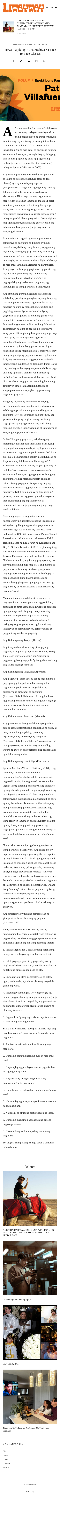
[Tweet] (21, 61)
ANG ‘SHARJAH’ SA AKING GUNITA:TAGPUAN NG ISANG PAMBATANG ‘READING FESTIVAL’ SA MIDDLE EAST (36, 24)
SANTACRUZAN (11, 1364)
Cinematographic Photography (17, 1299)
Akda (5, 1451)
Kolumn (37, 45)
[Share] (13, 61)
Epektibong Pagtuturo (22, 45)
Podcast (6, 1463)
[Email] (36, 61)
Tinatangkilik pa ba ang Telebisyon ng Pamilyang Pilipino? (26, 1429)
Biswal (6, 1455)
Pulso (44, 45)
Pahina (6, 1467)
